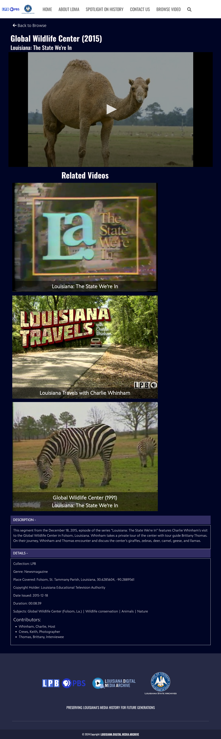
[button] (189, 9)
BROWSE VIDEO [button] (168, 9)
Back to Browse (31, 25)
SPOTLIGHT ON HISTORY (104, 9)
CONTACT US (140, 9)
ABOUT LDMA (69, 9)
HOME (47, 9)
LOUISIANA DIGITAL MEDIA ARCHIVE (120, 734)
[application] (110, 109)
